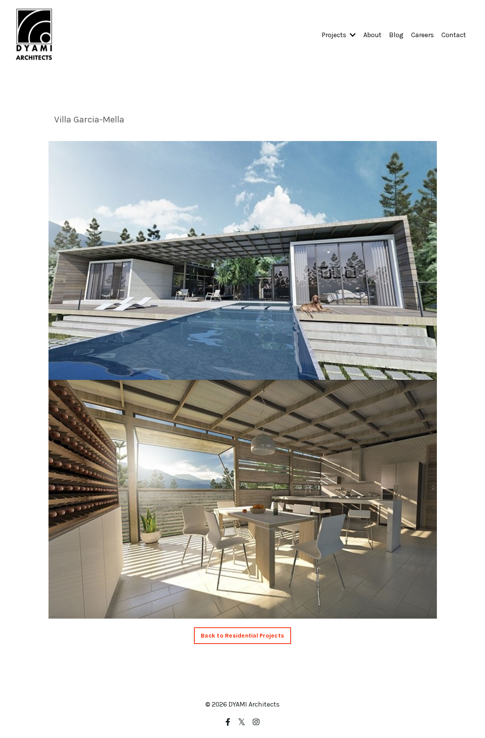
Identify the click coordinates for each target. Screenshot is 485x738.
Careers (422, 35)
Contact (453, 35)
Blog (396, 35)
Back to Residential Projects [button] (242, 635)
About (372, 35)
